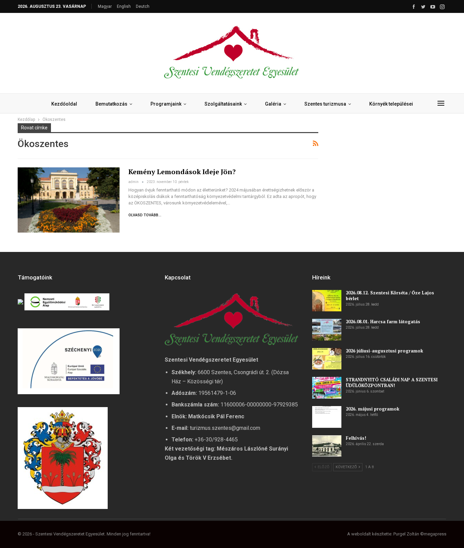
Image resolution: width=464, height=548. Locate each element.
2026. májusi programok (372, 409)
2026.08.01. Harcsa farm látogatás (383, 321)
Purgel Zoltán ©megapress (419, 533)
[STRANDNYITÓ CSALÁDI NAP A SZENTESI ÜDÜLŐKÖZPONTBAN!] (326, 388)
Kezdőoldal (64, 104)
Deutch (142, 6)
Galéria (273, 104)
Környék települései (391, 104)
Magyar (105, 6)
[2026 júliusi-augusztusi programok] (326, 359)
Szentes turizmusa (325, 104)
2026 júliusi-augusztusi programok (384, 351)
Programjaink (165, 104)
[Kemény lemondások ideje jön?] (69, 200)
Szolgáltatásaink (223, 104)
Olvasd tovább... (144, 215)
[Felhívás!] (326, 446)
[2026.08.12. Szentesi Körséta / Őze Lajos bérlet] (326, 301)
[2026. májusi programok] (326, 417)
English (124, 6)
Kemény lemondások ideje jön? (182, 171)
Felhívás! (356, 438)
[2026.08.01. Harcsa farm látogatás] (326, 330)
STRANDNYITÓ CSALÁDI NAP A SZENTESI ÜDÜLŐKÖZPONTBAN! (392, 382)
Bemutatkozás (111, 104)
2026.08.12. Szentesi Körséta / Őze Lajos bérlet (390, 296)
